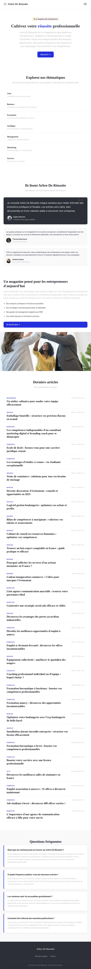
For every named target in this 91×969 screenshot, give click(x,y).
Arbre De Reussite (16, 4)
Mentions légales (41, 956)
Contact (53, 956)
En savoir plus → (13, 324)
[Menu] (85, 4)
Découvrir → (46, 54)
